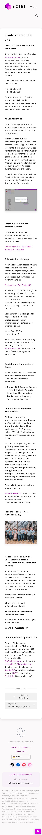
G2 (29, 285)
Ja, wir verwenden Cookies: (21, 774)
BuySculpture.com (13, 661)
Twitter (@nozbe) (12, 246)
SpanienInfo (10, 670)
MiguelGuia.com (24, 664)
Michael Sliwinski (13, 493)
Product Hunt (11, 285)
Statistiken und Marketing (22, 783)
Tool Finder (23, 285)
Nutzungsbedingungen (21, 747)
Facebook (26, 246)
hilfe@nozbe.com (13, 57)
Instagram (9, 249)
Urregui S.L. (10, 664)
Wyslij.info (9, 676)
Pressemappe (21, 751)
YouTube (20, 249)
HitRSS (15, 673)
